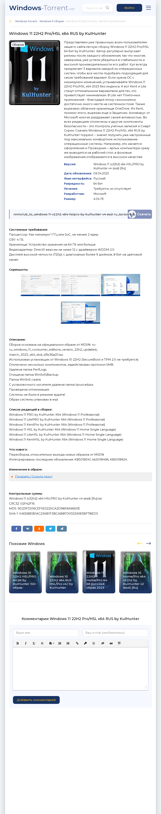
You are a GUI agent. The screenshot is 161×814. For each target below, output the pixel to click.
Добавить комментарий (36, 700)
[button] (17, 643)
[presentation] (140, 543)
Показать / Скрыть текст (33, 476)
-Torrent (42, 8)
